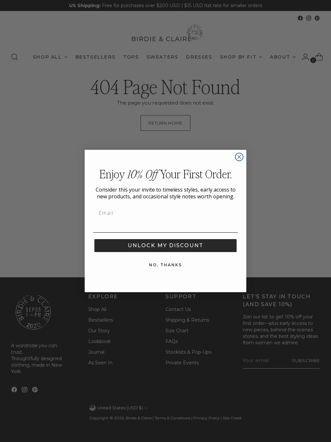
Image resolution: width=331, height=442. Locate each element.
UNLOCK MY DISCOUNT (165, 245)
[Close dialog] (239, 157)
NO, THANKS (165, 264)
